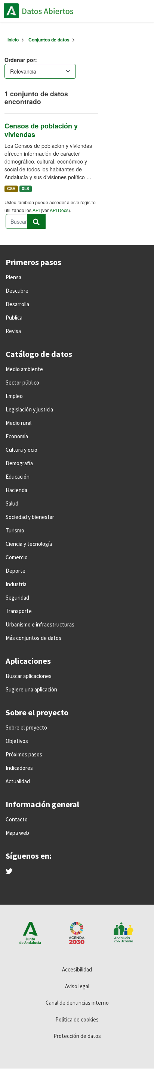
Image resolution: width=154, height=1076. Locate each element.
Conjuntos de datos (49, 39)
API (36, 210)
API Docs (59, 210)
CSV (11, 188)
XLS (25, 188)
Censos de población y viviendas (41, 130)
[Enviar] (36, 221)
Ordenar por (19, 59)
